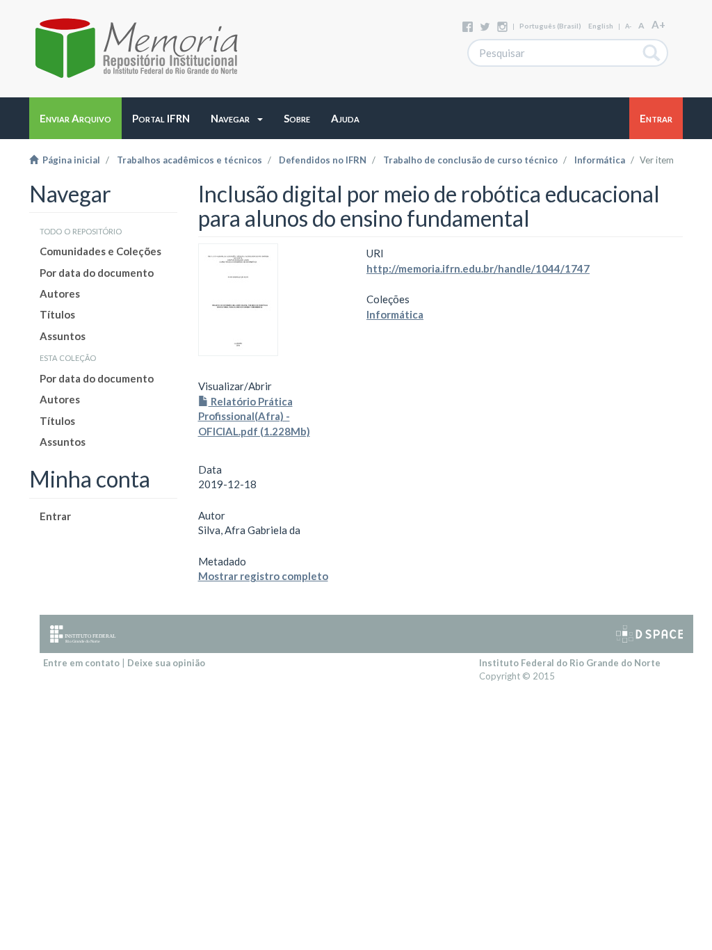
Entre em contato (81, 662)
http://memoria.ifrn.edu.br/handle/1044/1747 (478, 268)
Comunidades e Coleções (100, 251)
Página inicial (69, 160)
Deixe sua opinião (166, 662)
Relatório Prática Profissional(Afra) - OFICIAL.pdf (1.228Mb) (254, 416)
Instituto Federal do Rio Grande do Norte (570, 662)
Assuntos (63, 336)
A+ (658, 24)
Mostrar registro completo (263, 576)
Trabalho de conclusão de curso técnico (470, 160)
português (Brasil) (550, 26)
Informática (599, 160)
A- (628, 26)
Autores (60, 293)
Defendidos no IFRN (322, 160)
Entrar (55, 516)
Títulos (57, 314)
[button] (236, 118)
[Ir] (652, 53)
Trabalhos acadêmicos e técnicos (189, 160)
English (600, 26)
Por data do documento (97, 272)
